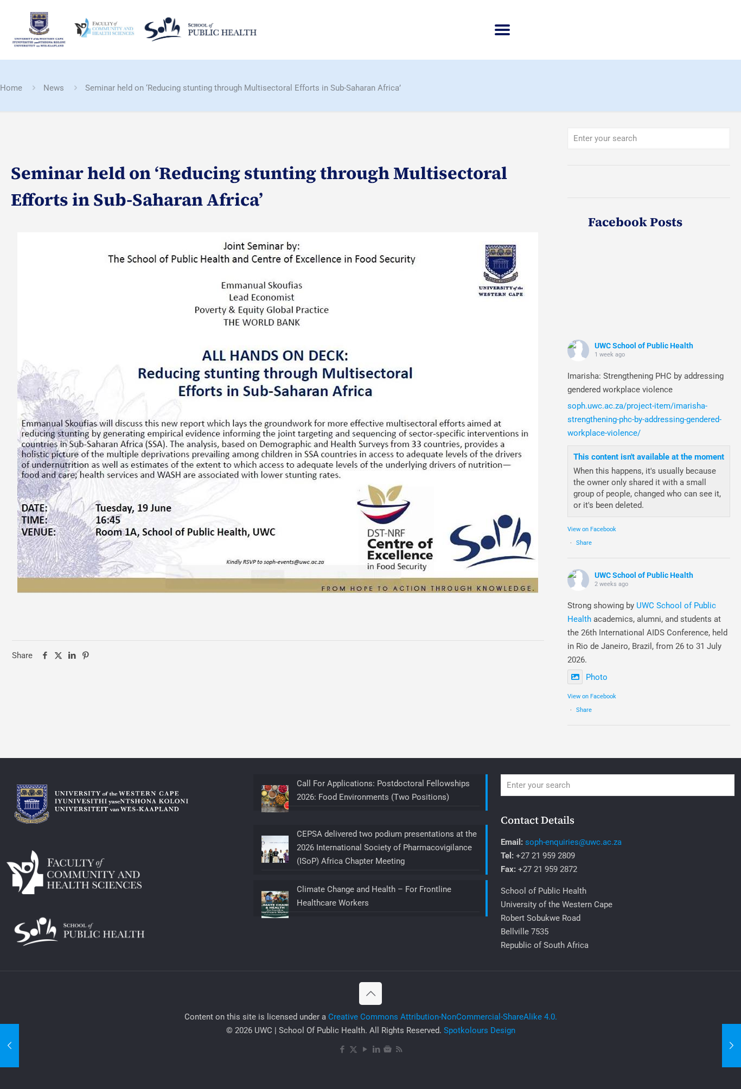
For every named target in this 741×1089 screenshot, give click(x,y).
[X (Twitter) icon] (353, 1049)
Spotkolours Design (479, 1030)
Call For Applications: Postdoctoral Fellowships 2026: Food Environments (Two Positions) (383, 790)
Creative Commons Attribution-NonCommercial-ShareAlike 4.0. (442, 1017)
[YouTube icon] (365, 1049)
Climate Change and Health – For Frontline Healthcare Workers (374, 896)
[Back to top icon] (370, 993)
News (53, 88)
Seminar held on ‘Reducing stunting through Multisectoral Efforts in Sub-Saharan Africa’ (243, 88)
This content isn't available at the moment (648, 457)
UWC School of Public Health (644, 345)
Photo (597, 677)
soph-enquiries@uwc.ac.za (573, 842)
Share (584, 542)
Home (11, 88)
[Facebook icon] (342, 1049)
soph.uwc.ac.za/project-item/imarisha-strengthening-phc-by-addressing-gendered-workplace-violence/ (644, 419)
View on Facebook (591, 529)
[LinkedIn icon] (376, 1049)
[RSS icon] (399, 1049)
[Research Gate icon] (388, 1049)
